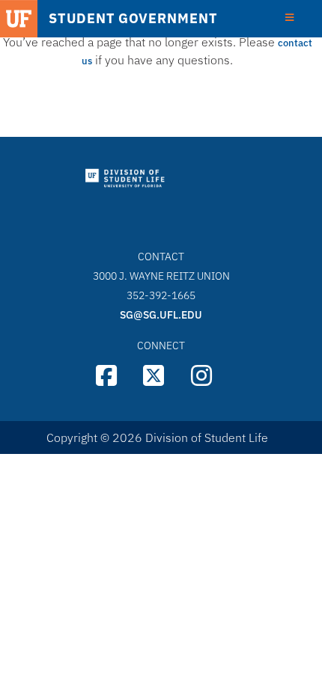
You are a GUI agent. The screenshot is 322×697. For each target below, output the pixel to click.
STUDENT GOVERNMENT (133, 18)
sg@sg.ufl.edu (161, 315)
